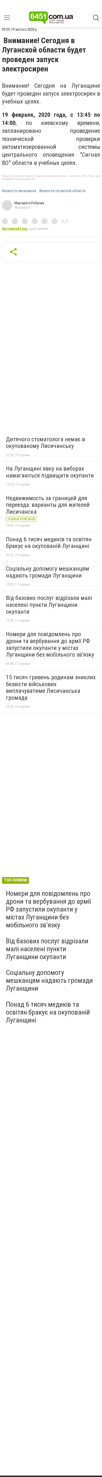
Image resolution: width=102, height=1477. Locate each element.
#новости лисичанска (19, 191)
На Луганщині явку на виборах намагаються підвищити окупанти (50, 472)
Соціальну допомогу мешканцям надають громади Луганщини (47, 572)
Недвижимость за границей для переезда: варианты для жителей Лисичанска (48, 505)
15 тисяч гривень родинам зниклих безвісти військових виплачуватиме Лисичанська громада (51, 687)
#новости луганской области (62, 191)
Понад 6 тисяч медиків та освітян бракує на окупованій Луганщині (49, 543)
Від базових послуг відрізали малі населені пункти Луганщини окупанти (49, 604)
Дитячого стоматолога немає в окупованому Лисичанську (45, 443)
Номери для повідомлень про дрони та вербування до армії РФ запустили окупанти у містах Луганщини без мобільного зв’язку (50, 644)
